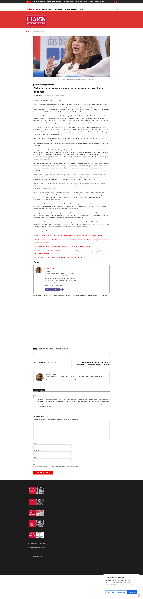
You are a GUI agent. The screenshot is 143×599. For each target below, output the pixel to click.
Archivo (81, 9)
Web (34, 457)
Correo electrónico (38, 450)
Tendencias (58, 9)
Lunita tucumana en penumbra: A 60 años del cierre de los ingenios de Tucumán (69, 1)
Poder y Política (49, 84)
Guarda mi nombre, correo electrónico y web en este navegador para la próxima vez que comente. (56, 466)
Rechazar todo (121, 592)
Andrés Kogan (38, 95)
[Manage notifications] (139, 595)
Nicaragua (52, 348)
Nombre (35, 443)
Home (27, 31)
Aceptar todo (132, 592)
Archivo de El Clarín (36, 556)
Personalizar (110, 592)
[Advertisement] (71, 324)
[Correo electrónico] (62, 289)
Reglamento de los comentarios (36, 547)
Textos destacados (70, 9)
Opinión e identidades (33, 9)
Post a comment (60, 95)
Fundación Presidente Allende (36, 543)
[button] (114, 2)
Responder (40, 409)
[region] (121, 585)
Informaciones (47, 9)
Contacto (36, 552)
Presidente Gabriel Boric (62, 348)
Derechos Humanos (43, 348)
